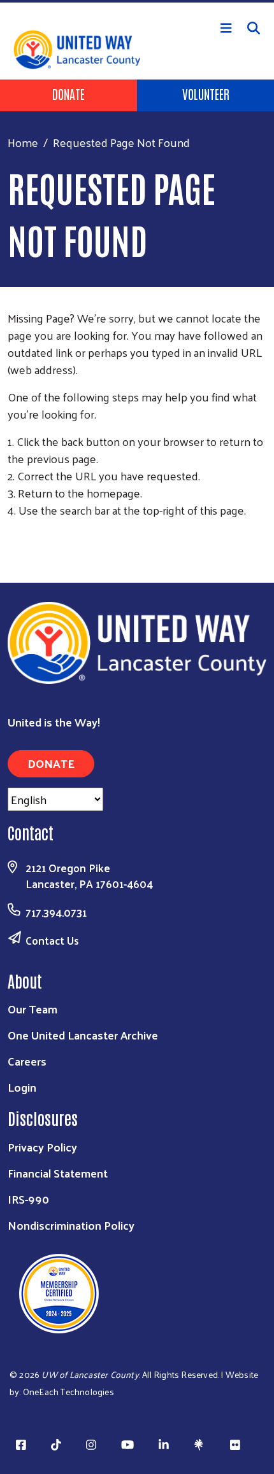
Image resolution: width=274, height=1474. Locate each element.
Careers (27, 1061)
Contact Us (52, 940)
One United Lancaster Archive (83, 1035)
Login (22, 1087)
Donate (68, 93)
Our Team (32, 1009)
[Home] (137, 1)
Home (23, 142)
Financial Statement (58, 1173)
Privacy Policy (42, 1147)
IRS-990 (28, 1199)
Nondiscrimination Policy (71, 1225)
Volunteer (205, 93)
